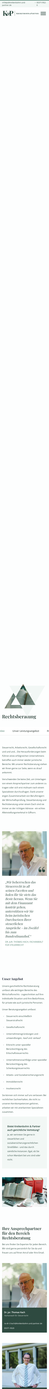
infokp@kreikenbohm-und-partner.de (14, 3)
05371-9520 (9, 1328)
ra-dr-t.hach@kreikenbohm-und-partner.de (23, 1323)
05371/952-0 (41, 3)
